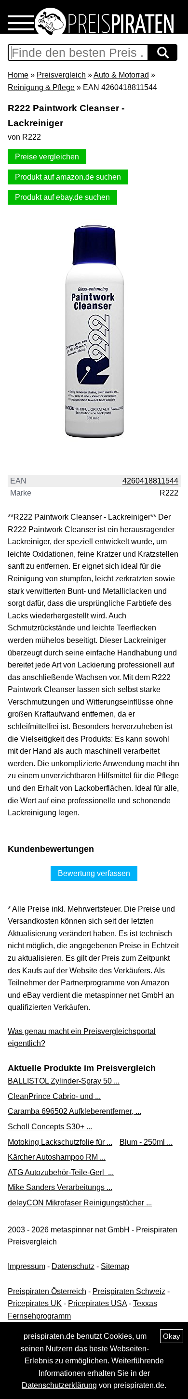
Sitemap (115, 1266)
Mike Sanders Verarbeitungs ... (60, 1187)
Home (18, 75)
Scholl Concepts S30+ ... (50, 1127)
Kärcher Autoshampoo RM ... (57, 1157)
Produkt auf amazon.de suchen (68, 177)
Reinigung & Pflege (41, 87)
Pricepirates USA (97, 1303)
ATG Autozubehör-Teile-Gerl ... (61, 1172)
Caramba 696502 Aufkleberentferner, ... (74, 1111)
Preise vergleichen (47, 157)
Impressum (26, 1266)
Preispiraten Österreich (47, 1291)
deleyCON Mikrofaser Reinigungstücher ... (80, 1203)
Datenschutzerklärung (59, 1385)
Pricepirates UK (35, 1303)
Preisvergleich (61, 75)
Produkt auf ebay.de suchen (62, 197)
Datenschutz (73, 1266)
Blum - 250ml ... (146, 1142)
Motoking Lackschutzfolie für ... (60, 1142)
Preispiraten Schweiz (129, 1291)
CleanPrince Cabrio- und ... (54, 1096)
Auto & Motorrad (121, 75)
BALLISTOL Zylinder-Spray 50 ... (64, 1081)
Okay (171, 1336)
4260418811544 (150, 481)
